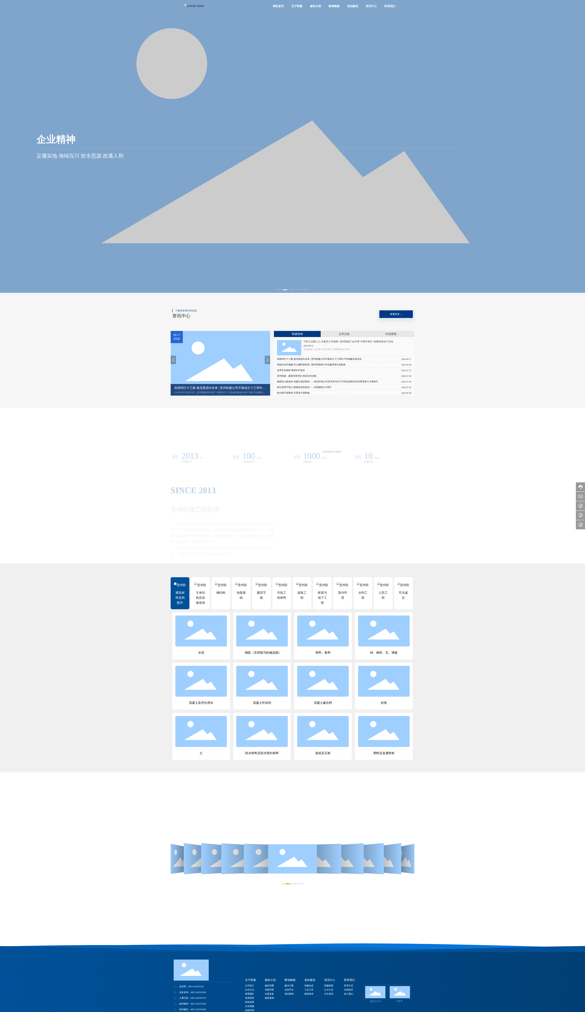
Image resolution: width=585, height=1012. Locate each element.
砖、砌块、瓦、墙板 (384, 652)
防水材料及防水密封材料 (262, 753)
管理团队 (224, 537)
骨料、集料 (323, 652)
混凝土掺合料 (323, 702)
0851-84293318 (196, 986)
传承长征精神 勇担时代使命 (291, 370)
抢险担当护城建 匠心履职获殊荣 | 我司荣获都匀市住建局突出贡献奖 (311, 364)
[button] (279, 289)
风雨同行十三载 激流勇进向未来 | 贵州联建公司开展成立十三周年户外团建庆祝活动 (319, 359)
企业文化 (202, 537)
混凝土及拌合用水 (201, 702)
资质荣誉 (245, 537)
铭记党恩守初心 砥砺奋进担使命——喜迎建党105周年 (304, 387)
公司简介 (181, 537)
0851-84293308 (198, 1009)
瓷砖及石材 (323, 753)
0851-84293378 (198, 998)
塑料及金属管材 (384, 753)
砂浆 (384, 702)
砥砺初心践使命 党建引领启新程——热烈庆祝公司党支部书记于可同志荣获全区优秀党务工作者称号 (327, 381)
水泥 (201, 652)
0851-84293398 (198, 1004)
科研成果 (266, 537)
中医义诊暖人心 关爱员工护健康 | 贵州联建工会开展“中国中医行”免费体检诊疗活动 (348, 341)
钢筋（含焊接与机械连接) (262, 652)
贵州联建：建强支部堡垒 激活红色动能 (296, 376)
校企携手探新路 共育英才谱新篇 (293, 393)
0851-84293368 (198, 992)
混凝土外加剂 (262, 702)
